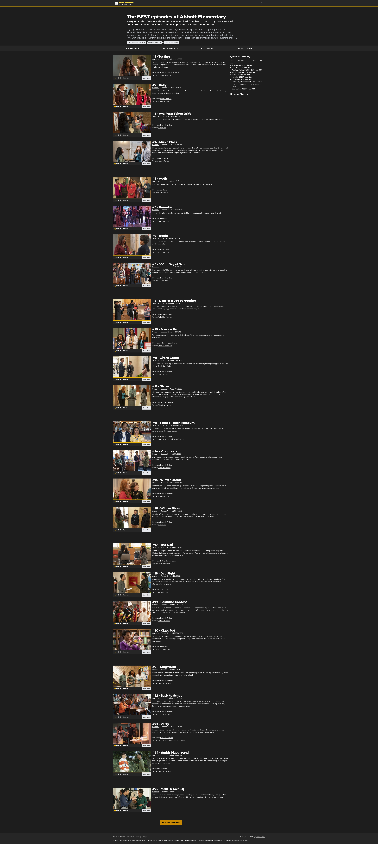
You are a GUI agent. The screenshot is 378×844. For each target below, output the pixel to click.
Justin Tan (162, 128)
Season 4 (155, 59)
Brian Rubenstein (165, 346)
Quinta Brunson (164, 714)
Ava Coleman (163, 193)
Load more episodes (171, 823)
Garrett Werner (164, 439)
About (122, 837)
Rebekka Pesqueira (165, 317)
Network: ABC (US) (155, 42)
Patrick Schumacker (168, 561)
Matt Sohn (164, 647)
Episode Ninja (259, 837)
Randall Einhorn (166, 125)
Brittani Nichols (166, 158)
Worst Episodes (170, 48)
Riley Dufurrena (164, 405)
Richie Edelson (166, 314)
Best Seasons (207, 48)
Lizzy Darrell (163, 281)
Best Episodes (132, 48)
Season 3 (155, 727)
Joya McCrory (163, 101)
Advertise (130, 837)
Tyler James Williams (168, 343)
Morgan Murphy (164, 75)
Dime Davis (164, 249)
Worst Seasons (245, 48)
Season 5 (155, 792)
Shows (116, 837)
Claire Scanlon (165, 99)
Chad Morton (163, 374)
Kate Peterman (164, 161)
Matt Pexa (164, 218)
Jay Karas (163, 190)
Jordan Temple (164, 252)
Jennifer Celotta (166, 402)
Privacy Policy (141, 837)
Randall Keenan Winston (170, 73)
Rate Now (146, 78)
